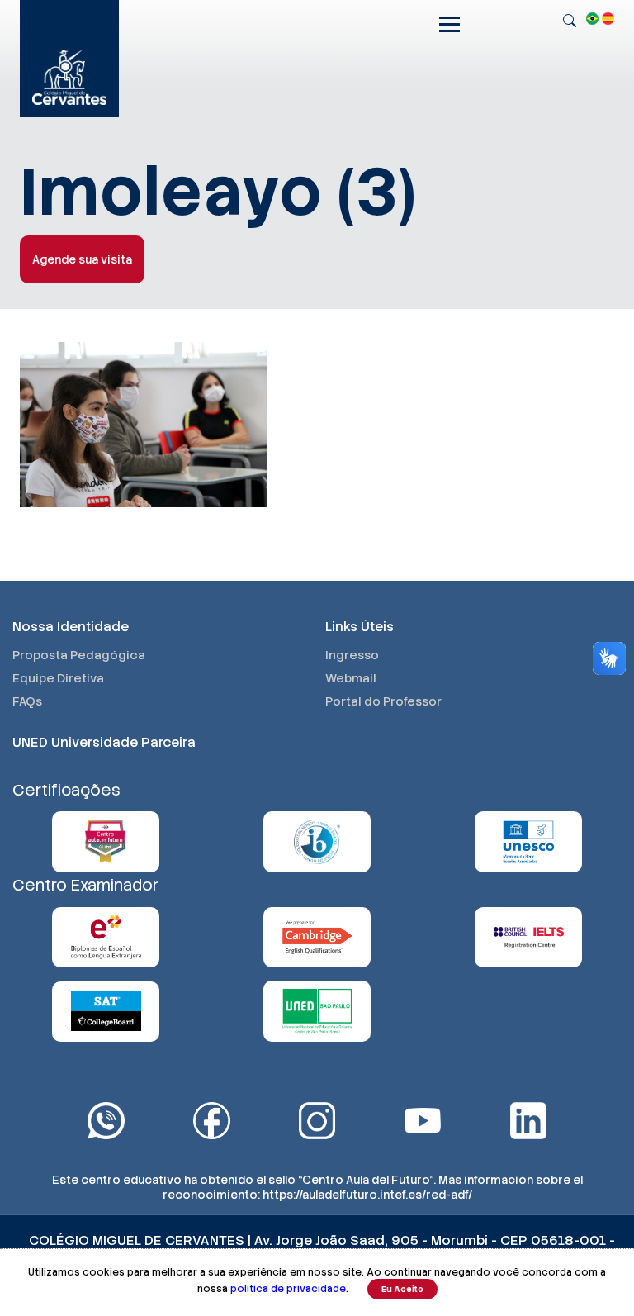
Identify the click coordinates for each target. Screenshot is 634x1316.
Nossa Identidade (70, 626)
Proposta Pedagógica (78, 655)
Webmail (350, 678)
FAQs (27, 701)
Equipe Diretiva (58, 678)
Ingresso (352, 655)
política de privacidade (288, 1288)
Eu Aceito (402, 1289)
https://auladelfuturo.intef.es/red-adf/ (367, 1194)
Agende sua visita (82, 259)
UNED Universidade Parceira (104, 742)
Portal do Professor (383, 701)
